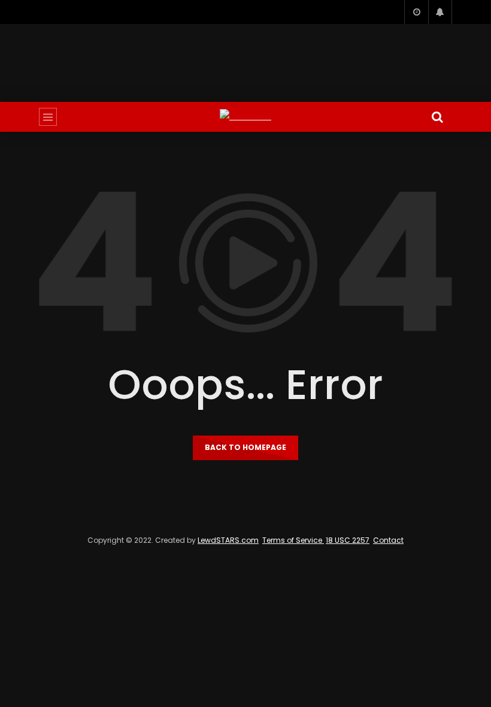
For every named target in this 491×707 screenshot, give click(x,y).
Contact (388, 540)
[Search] (437, 117)
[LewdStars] (245, 116)
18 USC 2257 (347, 540)
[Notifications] (440, 12)
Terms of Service (293, 540)
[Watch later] (416, 12)
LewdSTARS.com (228, 540)
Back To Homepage (245, 447)
